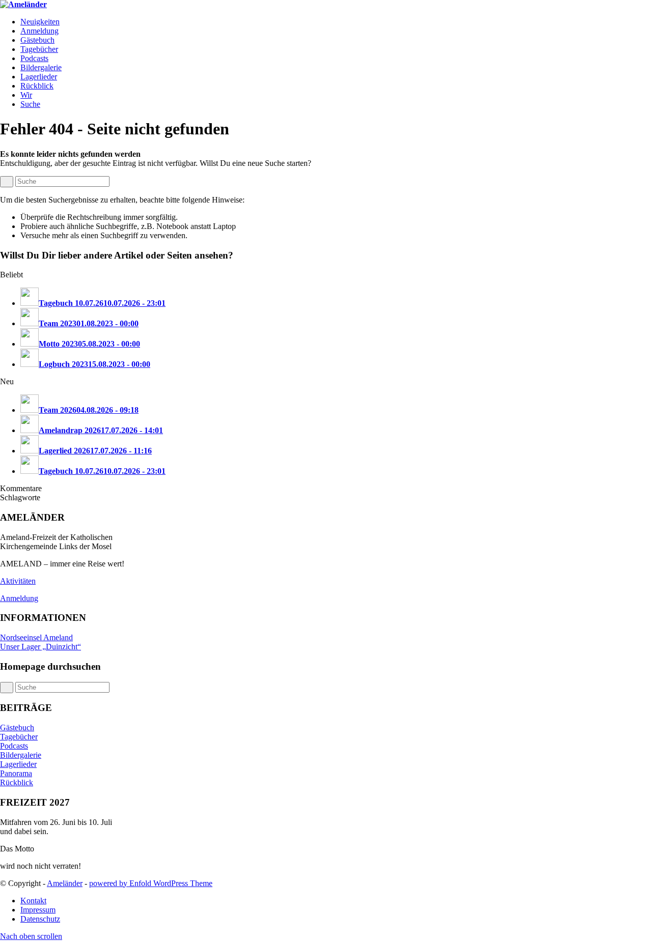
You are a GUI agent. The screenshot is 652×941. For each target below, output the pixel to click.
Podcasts (14, 746)
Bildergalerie (20, 755)
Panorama (16, 773)
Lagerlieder (18, 764)
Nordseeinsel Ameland (36, 637)
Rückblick (16, 782)
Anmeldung (19, 598)
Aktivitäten (18, 581)
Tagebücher (19, 736)
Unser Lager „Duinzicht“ (40, 646)
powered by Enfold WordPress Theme (150, 883)
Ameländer (65, 883)
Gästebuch (17, 727)
